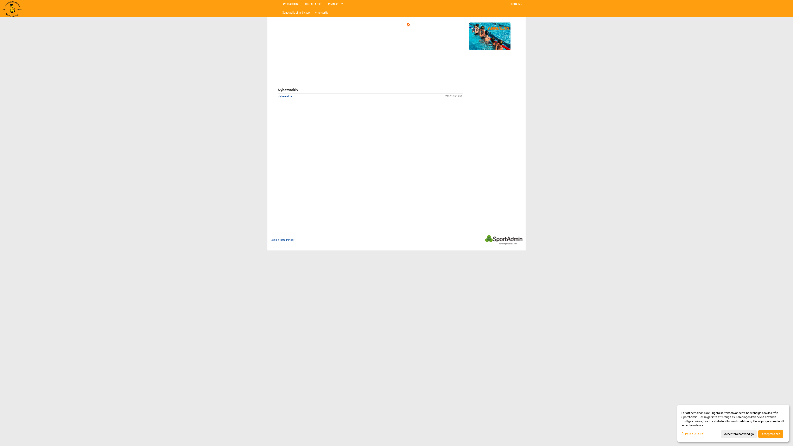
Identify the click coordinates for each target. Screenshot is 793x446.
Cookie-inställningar (282, 239)
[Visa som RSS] (408, 25)
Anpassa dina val (692, 433)
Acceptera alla (770, 434)
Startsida (291, 4)
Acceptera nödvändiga (739, 434)
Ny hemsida (285, 96)
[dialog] (733, 423)
